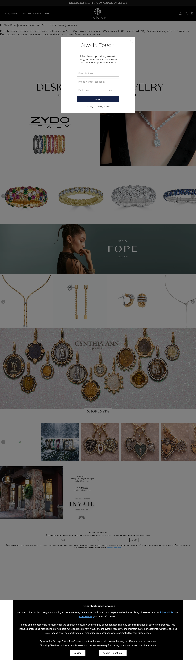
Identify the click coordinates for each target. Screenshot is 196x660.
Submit (98, 99)
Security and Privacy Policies (98, 107)
